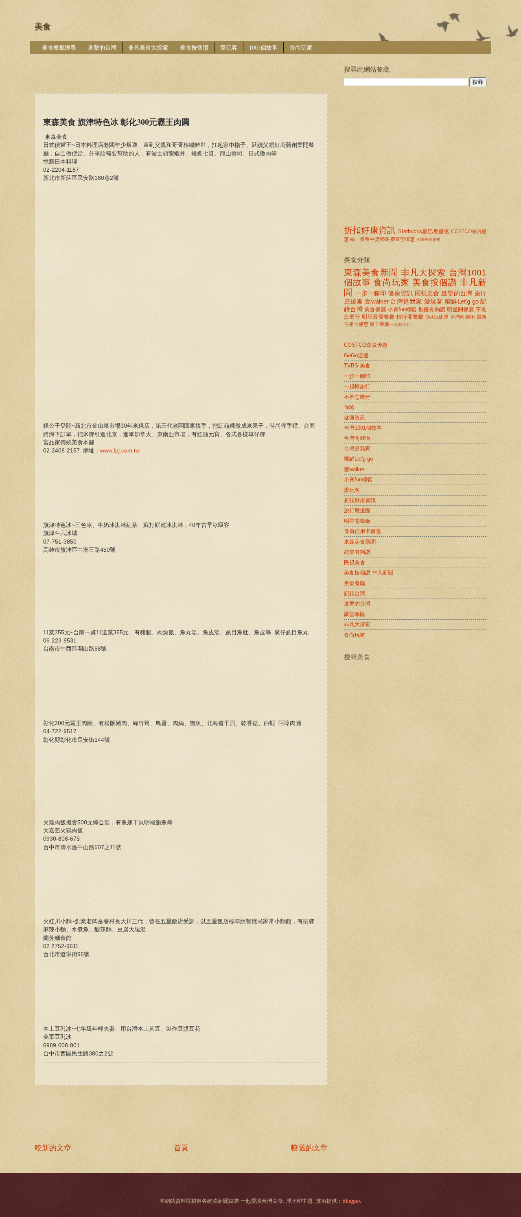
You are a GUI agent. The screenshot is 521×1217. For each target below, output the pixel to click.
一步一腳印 (370, 293)
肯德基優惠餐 (428, 239)
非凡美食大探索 (148, 47)
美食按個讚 (194, 47)
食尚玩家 (300, 47)
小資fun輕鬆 (401, 309)
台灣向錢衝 (462, 317)
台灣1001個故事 (363, 428)
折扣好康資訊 (370, 230)
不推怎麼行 (357, 397)
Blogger (351, 1201)
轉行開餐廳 (410, 317)
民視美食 (427, 293)
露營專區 (354, 614)
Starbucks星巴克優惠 (423, 231)
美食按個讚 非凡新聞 (368, 573)
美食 (43, 26)
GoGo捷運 (437, 317)
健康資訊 (400, 293)
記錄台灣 (354, 593)
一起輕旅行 (400, 324)
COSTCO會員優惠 (365, 345)
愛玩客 (228, 47)
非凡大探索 (423, 272)
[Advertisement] (183, 68)
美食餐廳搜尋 (59, 47)
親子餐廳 (379, 324)
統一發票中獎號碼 (369, 239)
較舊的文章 (309, 1148)
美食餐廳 (375, 309)
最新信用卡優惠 (362, 531)
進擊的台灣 (102, 47)
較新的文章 (53, 1148)
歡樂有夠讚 (431, 309)
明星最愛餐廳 (378, 317)
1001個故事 (263, 47)
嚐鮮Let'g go (462, 301)
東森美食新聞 (371, 272)
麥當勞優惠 (402, 239)
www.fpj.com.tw (120, 451)
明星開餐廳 (460, 309)
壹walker (377, 301)
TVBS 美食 (357, 366)
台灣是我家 (406, 301)
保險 (349, 407)
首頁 (181, 1148)
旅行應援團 (357, 510)
